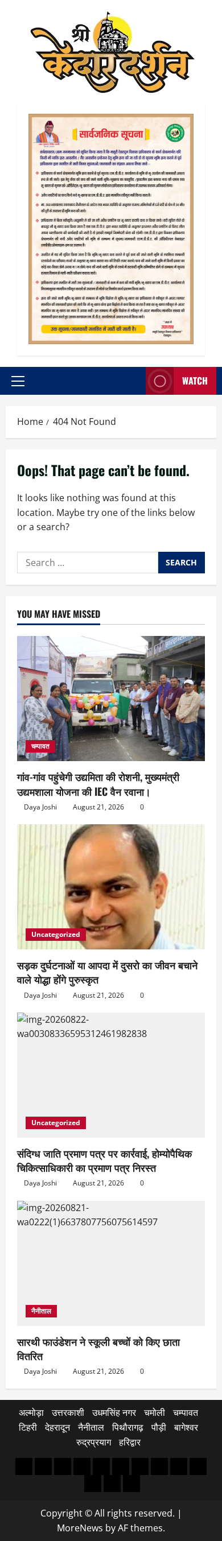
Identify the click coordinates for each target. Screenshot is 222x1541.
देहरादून (57, 1427)
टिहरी (28, 1427)
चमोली (154, 1412)
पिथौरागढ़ (127, 1427)
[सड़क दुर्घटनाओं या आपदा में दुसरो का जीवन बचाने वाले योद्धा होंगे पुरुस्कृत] (111, 886)
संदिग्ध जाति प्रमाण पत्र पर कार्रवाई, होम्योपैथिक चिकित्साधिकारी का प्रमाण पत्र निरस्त (104, 1160)
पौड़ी (158, 1427)
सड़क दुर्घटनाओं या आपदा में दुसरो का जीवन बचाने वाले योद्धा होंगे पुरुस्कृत (107, 971)
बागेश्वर (186, 1427)
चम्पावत (40, 746)
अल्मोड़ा (31, 1412)
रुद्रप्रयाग (93, 1442)
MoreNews (80, 1528)
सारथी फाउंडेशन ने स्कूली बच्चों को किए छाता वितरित (98, 1348)
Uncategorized (55, 934)
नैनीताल (41, 1311)
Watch (195, 380)
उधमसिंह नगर (114, 1412)
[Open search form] (133, 381)
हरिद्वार (130, 1442)
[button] (18, 381)
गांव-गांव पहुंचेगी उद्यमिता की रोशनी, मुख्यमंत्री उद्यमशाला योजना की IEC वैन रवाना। (98, 783)
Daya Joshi (40, 807)
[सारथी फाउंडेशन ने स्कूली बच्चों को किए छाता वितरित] (111, 1263)
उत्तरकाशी (68, 1412)
